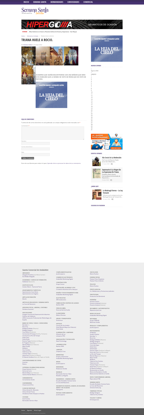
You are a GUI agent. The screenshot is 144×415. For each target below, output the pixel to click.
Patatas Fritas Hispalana (97, 279)
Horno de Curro (27, 371)
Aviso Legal (37, 410)
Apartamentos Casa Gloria (30, 292)
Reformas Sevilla (95, 322)
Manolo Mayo (26, 344)
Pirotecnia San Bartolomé (97, 296)
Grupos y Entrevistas (62, 356)
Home (23, 36)
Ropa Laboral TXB (95, 379)
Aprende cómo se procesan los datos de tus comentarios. (64, 163)
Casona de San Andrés (62, 325)
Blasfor (24, 299)
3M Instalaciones (61, 300)
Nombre (23, 141)
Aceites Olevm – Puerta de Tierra (32, 287)
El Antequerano (94, 400)
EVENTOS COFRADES (96, 153)
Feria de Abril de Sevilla (63, 310)
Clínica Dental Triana (28, 392)
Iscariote (25, 362)
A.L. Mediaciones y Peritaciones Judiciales (102, 291)
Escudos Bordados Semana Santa (66, 381)
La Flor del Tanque (95, 354)
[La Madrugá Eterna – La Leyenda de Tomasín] (97, 199)
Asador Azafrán (94, 334)
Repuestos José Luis (95, 310)
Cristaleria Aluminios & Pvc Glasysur (66, 289)
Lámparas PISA (60, 336)
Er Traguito (25, 343)
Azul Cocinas (26, 399)
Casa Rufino (25, 332)
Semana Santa (39, 2)
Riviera (24, 364)
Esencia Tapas (26, 341)
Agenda (29, 410)
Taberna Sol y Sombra (96, 361)
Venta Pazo (25, 355)
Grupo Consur (60, 284)
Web (22, 152)
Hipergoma (59, 389)
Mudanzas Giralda (61, 369)
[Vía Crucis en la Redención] (96, 165)
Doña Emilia (26, 339)
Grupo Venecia (26, 369)
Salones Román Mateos (29, 374)
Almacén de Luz (60, 334)
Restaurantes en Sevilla (97, 370)
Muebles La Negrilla (62, 376)
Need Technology (61, 341)
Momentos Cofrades (32, 36)
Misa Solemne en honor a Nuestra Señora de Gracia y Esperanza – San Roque (53, 31)
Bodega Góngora (27, 330)
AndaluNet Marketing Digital (64, 279)
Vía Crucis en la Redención (111, 157)
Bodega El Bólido (27, 328)
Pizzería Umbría (94, 305)
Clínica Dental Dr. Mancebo (30, 390)
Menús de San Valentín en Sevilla (99, 374)
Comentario (25, 126)
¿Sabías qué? (95, 186)
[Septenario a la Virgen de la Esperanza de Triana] (96, 178)
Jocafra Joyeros (60, 274)
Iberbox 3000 (60, 305)
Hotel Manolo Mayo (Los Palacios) (66, 327)
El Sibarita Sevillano (28, 357)
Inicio (26, 2)
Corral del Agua (94, 345)
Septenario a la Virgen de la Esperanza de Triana (111, 170)
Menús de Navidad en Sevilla (98, 372)
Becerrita (25, 327)
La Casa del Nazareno (28, 304)
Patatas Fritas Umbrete (97, 281)
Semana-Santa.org (95, 387)
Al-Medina (93, 332)
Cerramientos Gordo (28, 380)
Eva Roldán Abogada (28, 276)
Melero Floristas (61, 315)
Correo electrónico (26, 147)
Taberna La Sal (26, 352)
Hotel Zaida (59, 329)
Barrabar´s (25, 325)
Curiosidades (73, 2)
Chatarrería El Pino (28, 385)
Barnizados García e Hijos (30, 400)
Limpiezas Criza (60, 351)
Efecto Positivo (94, 274)
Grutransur (59, 320)
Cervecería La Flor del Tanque (31, 336)
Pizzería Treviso (94, 301)
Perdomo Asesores (28, 309)
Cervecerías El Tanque (29, 334)
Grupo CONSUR (94, 320)
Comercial (88, 2)
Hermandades (56, 2)
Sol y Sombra (26, 350)
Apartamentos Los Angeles (30, 294)
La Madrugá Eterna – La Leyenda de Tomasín (116, 191)
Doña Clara (25, 337)
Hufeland (25, 282)
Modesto (25, 348)
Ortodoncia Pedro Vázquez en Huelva (33, 393)
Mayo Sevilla (26, 346)
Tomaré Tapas (26, 353)
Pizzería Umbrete (95, 303)
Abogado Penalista (27, 275)
